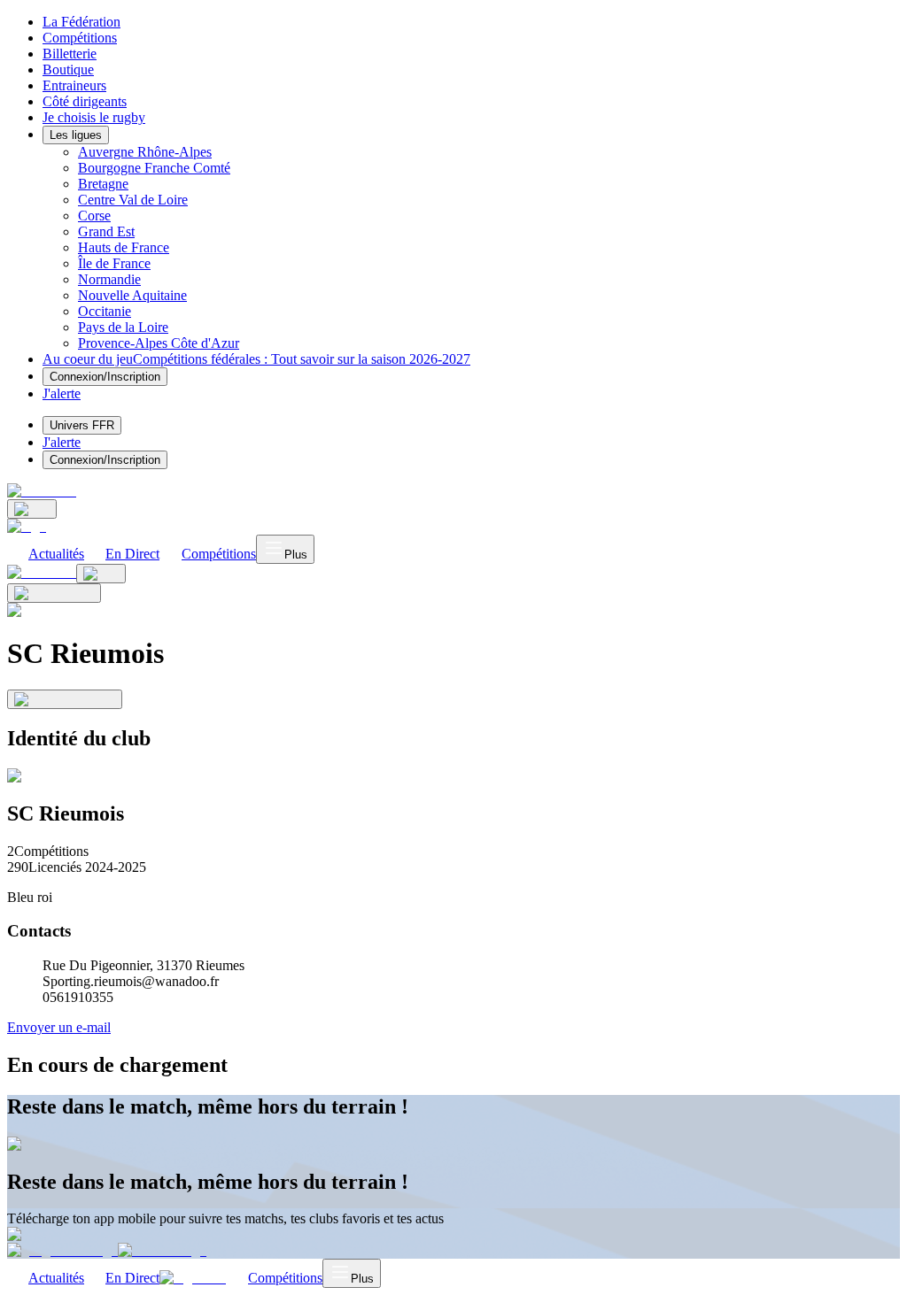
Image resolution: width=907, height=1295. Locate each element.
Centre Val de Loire (133, 199)
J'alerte (62, 442)
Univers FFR (82, 425)
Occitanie (104, 311)
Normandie (109, 279)
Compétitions (80, 37)
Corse (94, 215)
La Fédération (81, 21)
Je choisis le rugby (94, 117)
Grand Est (106, 231)
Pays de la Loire (123, 327)
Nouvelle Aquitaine (132, 295)
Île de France (114, 263)
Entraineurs (74, 85)
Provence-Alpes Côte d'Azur (158, 343)
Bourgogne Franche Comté (154, 167)
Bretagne (103, 183)
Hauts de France (123, 247)
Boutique (68, 69)
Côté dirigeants (85, 101)
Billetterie (70, 53)
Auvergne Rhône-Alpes (145, 151)
